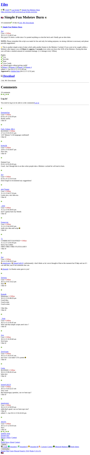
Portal (3, 442)
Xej (2, 31)
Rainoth (5, 269)
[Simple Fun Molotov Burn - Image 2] (12, 67)
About (12, 442)
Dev (7, 435)
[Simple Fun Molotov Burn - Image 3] (20, 67)
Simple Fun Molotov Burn (31, 10)
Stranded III (34, 447)
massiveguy (6, 263)
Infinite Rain (15, 71)
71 (2, 239)
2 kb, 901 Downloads (26, 23)
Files (4, 4)
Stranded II (23, 447)
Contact (14, 437)
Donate (3, 435)
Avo (2, 335)
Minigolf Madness (61, 447)
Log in (36, 103)
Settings (3, 433)
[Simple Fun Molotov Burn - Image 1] (5, 67)
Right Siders (74, 447)
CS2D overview (16, 12)
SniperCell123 (18, 263)
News (7, 442)
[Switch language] (2, 453)
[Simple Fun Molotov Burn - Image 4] (28, 67)
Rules (32, 451)
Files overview (6, 12)
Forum (3, 451)
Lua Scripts (15, 10)
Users (12, 451)
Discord (17, 451)
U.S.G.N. (37, 451)
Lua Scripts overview (29, 12)
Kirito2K (4, 146)
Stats (8, 433)
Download (9, 75)
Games (4, 444)
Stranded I (13, 447)
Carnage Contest (47, 447)
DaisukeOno (5, 113)
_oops (3, 206)
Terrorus (4, 278)
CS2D (7, 10)
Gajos (3, 368)
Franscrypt (4, 222)
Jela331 (3, 422)
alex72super (5, 189)
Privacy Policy (6, 437)
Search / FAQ (25, 451)
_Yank (3, 319)
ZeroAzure (4, 352)
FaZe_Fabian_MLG (8, 129)
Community (5, 449)
